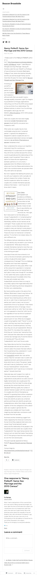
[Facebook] (6, 42)
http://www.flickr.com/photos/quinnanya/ (16, 450)
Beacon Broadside (11, 3)
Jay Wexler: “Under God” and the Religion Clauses (19, 560)
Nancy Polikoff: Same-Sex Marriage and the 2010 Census (18, 49)
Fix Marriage (7, 497)
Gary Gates (21, 192)
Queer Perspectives (13, 473)
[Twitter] (3, 42)
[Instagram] (9, 42)
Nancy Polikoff (16, 471)
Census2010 (10, 355)
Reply (5, 528)
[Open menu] (3, 9)
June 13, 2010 (8, 499)
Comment (27, 550)
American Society (14, 469)
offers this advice (15, 113)
